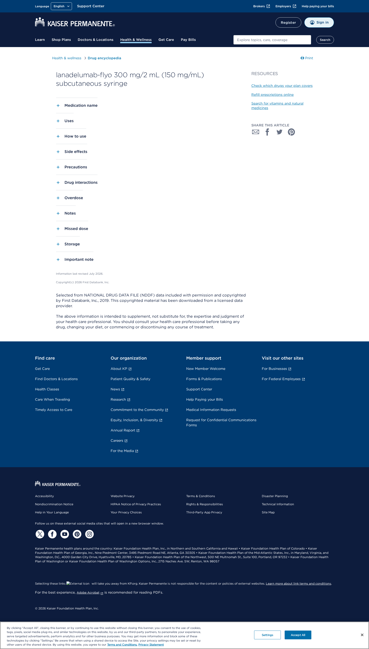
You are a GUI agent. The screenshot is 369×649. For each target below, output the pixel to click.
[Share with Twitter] (279, 132)
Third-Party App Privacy (204, 512)
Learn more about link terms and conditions (298, 583)
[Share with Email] (255, 132)
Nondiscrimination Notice (54, 504)
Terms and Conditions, (122, 644)
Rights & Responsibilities (204, 504)
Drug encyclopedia (104, 58)
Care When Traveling (52, 399)
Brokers (259, 6)
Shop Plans (61, 40)
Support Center (90, 6)
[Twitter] (39, 534)
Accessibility (44, 496)
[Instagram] (89, 534)
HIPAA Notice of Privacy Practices (136, 504)
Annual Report (123, 430)
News (115, 389)
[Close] (362, 635)
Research (118, 399)
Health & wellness (66, 58)
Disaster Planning (275, 496)
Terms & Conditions (200, 496)
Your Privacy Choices (126, 512)
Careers (117, 441)
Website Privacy (123, 496)
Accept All (298, 635)
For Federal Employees (281, 379)
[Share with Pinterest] (291, 132)
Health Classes (47, 389)
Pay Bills (188, 40)
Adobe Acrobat (88, 592)
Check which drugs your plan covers (282, 86)
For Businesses (274, 369)
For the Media (122, 451)
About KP (119, 369)
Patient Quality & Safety (130, 379)
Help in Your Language (52, 512)
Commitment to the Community (137, 410)
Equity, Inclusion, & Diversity (134, 420)
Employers (283, 6)
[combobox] (272, 39)
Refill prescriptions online (272, 95)
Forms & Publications (204, 379)
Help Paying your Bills (204, 399)
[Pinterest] (76, 534)
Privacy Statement (151, 644)
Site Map (268, 512)
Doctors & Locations (95, 40)
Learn (40, 40)
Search (325, 39)
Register (288, 23)
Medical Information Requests (211, 410)
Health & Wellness (136, 40)
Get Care (166, 40)
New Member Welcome (205, 369)
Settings (267, 635)
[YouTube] (64, 534)
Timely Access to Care (53, 410)
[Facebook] (51, 534)
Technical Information (278, 504)
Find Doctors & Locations (56, 379)
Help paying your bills (318, 6)
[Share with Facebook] (267, 132)
